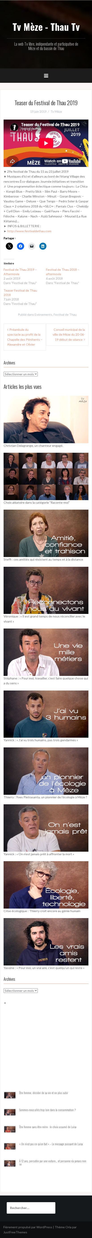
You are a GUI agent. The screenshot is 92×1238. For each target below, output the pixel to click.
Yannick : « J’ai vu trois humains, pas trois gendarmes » (41, 740)
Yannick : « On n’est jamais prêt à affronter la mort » (39, 854)
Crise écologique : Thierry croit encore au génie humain (42, 911)
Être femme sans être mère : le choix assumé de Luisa (47, 1127)
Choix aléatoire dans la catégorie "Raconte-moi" (37, 502)
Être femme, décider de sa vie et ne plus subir (43, 1093)
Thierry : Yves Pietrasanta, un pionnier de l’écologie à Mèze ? (45, 797)
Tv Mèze (56, 111)
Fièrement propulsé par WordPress (27, 1227)
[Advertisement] (46, 1053)
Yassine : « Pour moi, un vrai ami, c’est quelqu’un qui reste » (44, 968)
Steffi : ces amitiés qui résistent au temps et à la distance (43, 559)
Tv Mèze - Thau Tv (46, 26)
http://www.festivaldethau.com (29, 231)
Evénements (43, 314)
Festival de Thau (65, 314)
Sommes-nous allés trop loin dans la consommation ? (47, 1110)
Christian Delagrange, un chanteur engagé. (33, 445)
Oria (68, 1227)
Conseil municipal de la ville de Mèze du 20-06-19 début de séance (69, 334)
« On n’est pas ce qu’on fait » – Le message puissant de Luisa (51, 1144)
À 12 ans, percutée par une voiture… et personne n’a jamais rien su (52, 1162)
